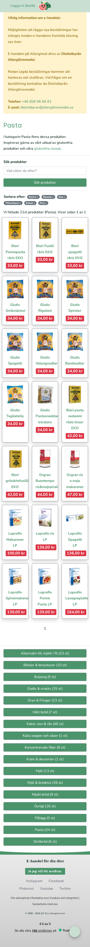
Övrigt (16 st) (45, 806)
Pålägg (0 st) (45, 818)
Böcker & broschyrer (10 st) (45, 665)
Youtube (46, 888)
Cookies (55, 898)
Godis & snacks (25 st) (45, 688)
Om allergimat (20, 898)
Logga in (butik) (22, 5)
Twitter (65, 888)
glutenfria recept (47, 148)
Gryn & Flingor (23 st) (45, 700)
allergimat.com (57, 913)
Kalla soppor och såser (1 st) (45, 735)
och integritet (69, 898)
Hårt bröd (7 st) (45, 712)
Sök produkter (15, 161)
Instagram (34, 881)
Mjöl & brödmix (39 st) (45, 782)
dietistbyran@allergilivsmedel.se (47, 107)
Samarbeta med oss (45, 904)
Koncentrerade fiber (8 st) (45, 747)
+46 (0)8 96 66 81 (37, 101)
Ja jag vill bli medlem (45, 871)
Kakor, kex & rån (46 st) (45, 724)
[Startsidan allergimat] (45, 6)
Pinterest (26, 888)
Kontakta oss (39, 898)
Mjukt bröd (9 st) (45, 794)
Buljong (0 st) (45, 676)
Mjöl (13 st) (45, 771)
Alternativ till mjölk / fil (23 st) (45, 653)
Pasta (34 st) (45, 829)
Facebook (56, 881)
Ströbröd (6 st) (45, 841)
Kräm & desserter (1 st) (45, 759)
